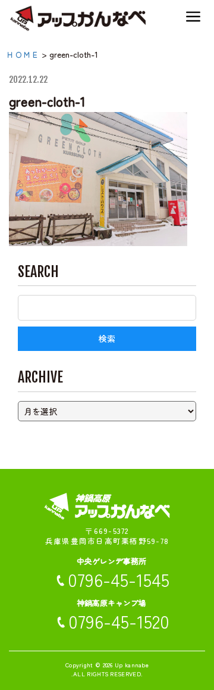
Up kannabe (132, 664)
